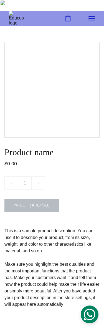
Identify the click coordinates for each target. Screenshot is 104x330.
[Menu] (91, 18)
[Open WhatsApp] (89, 314)
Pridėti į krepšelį (31, 205)
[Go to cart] (68, 18)
